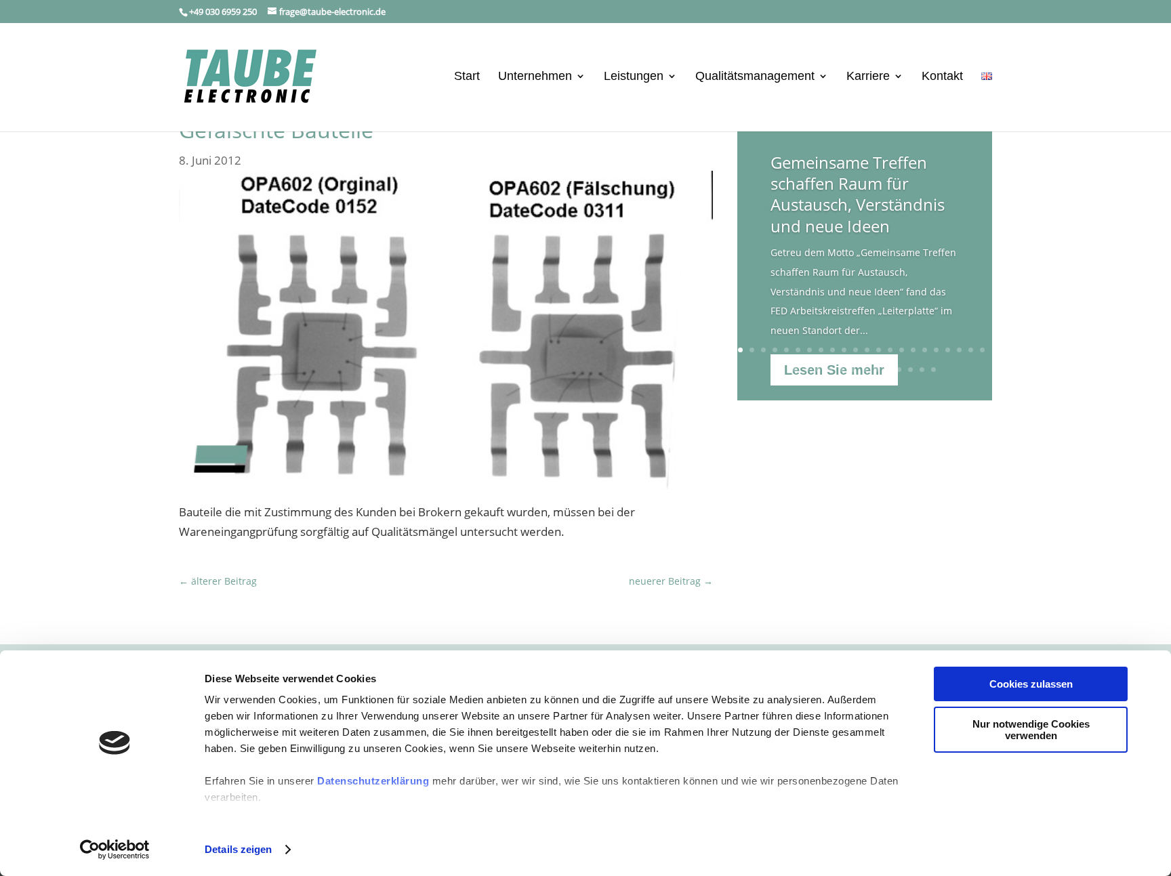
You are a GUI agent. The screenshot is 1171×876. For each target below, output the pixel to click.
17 (924, 350)
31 (887, 369)
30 (876, 369)
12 (867, 350)
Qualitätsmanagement (755, 77)
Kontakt (942, 77)
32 (899, 369)
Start (467, 77)
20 (959, 350)
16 (913, 350)
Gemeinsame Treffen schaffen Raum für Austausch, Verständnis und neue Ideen (858, 194)
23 (795, 369)
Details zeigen (238, 849)
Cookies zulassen (1031, 684)
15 (901, 350)
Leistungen (633, 77)
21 (970, 350)
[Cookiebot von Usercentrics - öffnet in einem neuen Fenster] (115, 849)
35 (933, 369)
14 (890, 350)
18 (936, 350)
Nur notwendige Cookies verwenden (1031, 729)
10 (844, 350)
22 (982, 350)
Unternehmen (535, 77)
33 (910, 369)
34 (922, 369)
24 (806, 369)
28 (852, 369)
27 (841, 369)
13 (878, 350)
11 (855, 350)
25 (818, 369)
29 (864, 369)
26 (829, 369)
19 (947, 350)
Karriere (868, 77)
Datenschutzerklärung (373, 781)
